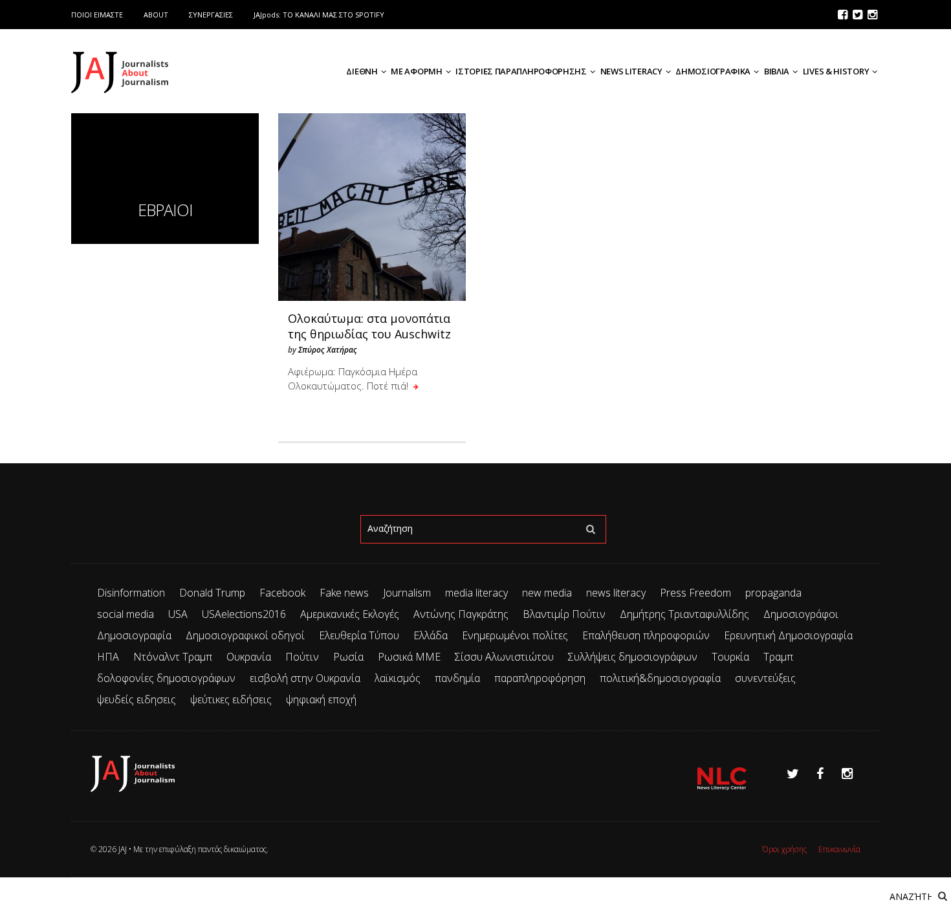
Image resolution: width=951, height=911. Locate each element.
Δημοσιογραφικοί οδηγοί (245, 635)
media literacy (476, 593)
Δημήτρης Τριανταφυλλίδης (684, 614)
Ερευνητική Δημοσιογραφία (788, 635)
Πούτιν (302, 657)
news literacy (616, 593)
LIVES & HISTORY (836, 71)
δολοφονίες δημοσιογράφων (166, 678)
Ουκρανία (248, 657)
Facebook (282, 593)
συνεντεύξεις (765, 678)
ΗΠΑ (108, 657)
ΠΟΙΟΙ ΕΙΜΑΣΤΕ (97, 14)
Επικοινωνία (839, 849)
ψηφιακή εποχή (321, 699)
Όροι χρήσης (784, 849)
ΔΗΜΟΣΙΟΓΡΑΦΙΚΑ (712, 71)
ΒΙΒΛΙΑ (776, 71)
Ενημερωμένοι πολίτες (515, 635)
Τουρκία (730, 657)
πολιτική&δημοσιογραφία (660, 678)
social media (125, 614)
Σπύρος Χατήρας (327, 349)
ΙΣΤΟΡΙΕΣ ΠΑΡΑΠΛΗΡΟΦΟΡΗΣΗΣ (521, 71)
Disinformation (131, 593)
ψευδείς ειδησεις (136, 699)
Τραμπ (778, 657)
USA (178, 614)
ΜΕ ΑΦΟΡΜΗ (416, 71)
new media (547, 593)
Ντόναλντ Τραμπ (172, 657)
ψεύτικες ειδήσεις (231, 699)
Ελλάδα (430, 635)
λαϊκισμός (398, 678)
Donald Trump (212, 593)
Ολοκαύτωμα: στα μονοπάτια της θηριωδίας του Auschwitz (369, 326)
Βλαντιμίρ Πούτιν (564, 614)
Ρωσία (348, 657)
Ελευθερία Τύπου (359, 635)
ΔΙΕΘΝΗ (361, 71)
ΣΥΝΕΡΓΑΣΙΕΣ (211, 14)
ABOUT (156, 14)
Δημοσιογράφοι (800, 614)
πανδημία (457, 678)
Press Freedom (695, 593)
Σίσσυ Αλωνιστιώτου (504, 657)
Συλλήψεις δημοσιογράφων (632, 657)
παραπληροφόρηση (539, 678)
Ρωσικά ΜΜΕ (409, 657)
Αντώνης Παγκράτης (460, 614)
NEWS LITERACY (631, 71)
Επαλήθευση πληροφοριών (646, 635)
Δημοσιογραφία (134, 635)
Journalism (407, 593)
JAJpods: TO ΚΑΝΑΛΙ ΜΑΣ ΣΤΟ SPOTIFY (319, 14)
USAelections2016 (244, 614)
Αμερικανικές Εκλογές (349, 614)
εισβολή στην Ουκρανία (305, 678)
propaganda (773, 593)
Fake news (344, 593)
